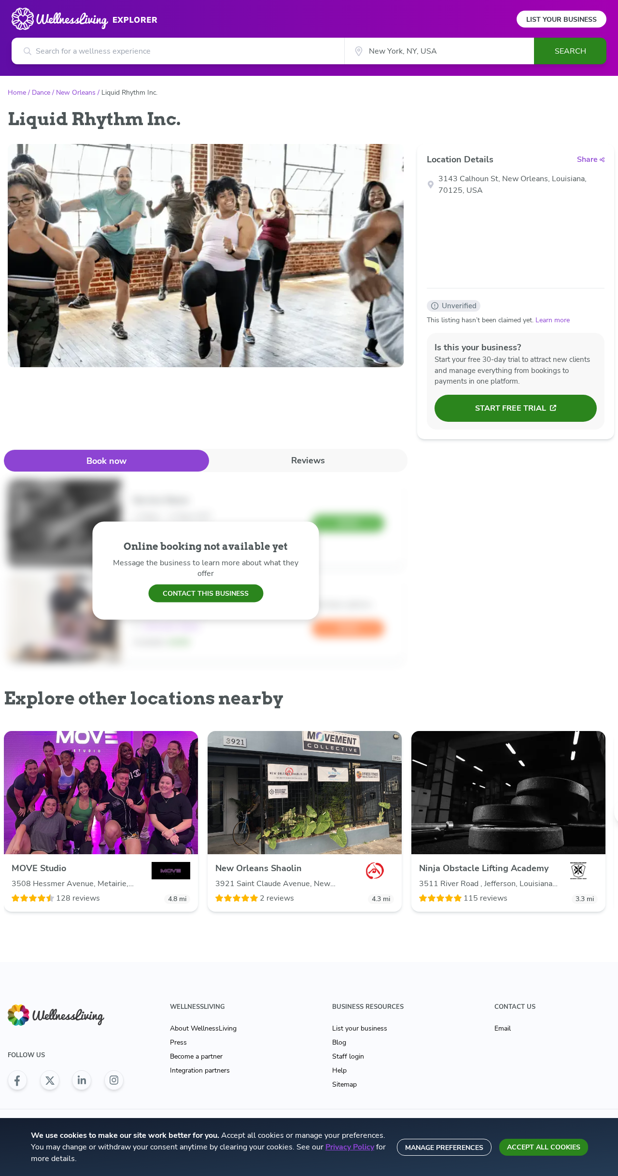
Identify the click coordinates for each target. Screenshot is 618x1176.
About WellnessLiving (203, 1028)
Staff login (348, 1056)
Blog (339, 1042)
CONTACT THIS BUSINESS (206, 593)
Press (178, 1042)
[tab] (106, 461)
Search (570, 51)
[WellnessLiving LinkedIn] (81, 1080)
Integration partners (200, 1070)
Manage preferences (444, 1147)
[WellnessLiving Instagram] (114, 1080)
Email (502, 1028)
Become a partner (196, 1056)
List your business (359, 1028)
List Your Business (561, 19)
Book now (106, 461)
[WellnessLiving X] (49, 1080)
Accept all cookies (543, 1147)
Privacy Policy (349, 1147)
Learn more (552, 320)
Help (339, 1070)
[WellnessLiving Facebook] (17, 1080)
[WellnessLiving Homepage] (66, 1015)
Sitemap (344, 1084)
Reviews (308, 460)
